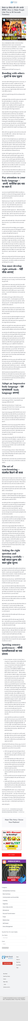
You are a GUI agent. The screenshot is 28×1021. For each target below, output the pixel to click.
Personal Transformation (9, 913)
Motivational (4, 812)
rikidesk (12, 999)
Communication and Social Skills (12, 810)
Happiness (5, 903)
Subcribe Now (7, 963)
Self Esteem (15, 812)
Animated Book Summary (15, 809)
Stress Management (8, 926)
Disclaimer (23, 999)
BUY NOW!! (12, 854)
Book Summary (6, 894)
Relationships (10, 812)
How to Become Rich (8, 907)
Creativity (21, 810)
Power (4, 916)
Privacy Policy (17, 999)
